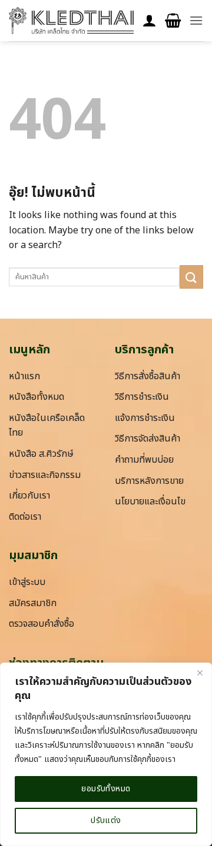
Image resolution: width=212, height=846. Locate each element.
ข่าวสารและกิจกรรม (45, 475)
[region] (106, 754)
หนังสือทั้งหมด (36, 397)
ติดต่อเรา (25, 517)
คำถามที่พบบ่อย (144, 460)
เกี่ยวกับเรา (29, 496)
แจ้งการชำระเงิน (145, 418)
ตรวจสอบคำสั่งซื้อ (41, 624)
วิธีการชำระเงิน (142, 397)
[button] (173, 20)
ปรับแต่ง (106, 820)
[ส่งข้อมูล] (191, 276)
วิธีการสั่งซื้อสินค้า (147, 376)
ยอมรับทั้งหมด (105, 789)
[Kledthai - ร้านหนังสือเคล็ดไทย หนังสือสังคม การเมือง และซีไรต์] (71, 20)
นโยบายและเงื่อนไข (150, 501)
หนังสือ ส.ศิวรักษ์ (41, 454)
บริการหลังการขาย (149, 481)
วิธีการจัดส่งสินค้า (147, 439)
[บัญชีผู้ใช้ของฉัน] (150, 20)
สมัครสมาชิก (33, 603)
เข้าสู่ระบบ (27, 582)
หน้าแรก (24, 376)
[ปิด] (200, 673)
